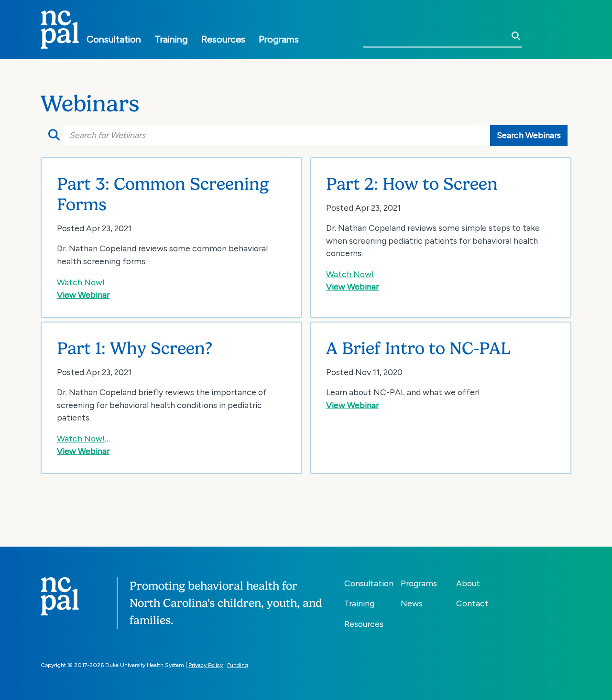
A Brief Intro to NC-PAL (418, 348)
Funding (237, 665)
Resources (223, 39)
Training (171, 39)
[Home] (60, 30)
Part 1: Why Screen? (134, 348)
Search (52, 135)
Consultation (114, 39)
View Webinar (83, 295)
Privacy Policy (205, 665)
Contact (472, 603)
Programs (279, 39)
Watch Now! (81, 282)
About (468, 583)
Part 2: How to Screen (412, 183)
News (412, 603)
